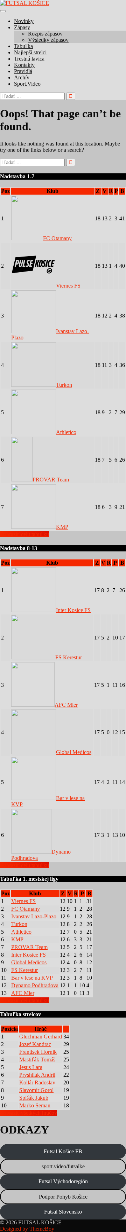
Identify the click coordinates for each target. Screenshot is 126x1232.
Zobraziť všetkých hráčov (28, 1113)
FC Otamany (57, 238)
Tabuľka (23, 46)
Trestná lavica (29, 59)
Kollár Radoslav (37, 1082)
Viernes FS (68, 286)
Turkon (64, 385)
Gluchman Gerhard (40, 1036)
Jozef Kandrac (35, 1044)
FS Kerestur (68, 657)
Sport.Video (27, 84)
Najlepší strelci (30, 52)
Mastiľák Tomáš (37, 1059)
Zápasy (22, 27)
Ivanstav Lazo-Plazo (33, 916)
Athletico (66, 432)
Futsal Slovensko (63, 1212)
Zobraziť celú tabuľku (24, 534)
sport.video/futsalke (63, 1166)
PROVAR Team (51, 479)
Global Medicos (73, 752)
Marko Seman (34, 1105)
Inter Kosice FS (73, 610)
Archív (21, 77)
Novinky (24, 21)
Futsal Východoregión (63, 1181)
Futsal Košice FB (63, 1151)
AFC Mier (66, 705)
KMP (62, 527)
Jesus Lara (30, 1067)
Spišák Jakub (33, 1098)
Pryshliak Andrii (37, 1075)
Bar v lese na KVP (32, 978)
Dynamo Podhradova (34, 985)
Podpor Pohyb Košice (63, 1197)
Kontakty (24, 65)
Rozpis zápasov (45, 34)
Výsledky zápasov (48, 40)
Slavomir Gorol (36, 1090)
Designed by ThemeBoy (27, 1229)
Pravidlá (23, 71)
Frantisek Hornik (38, 1052)
